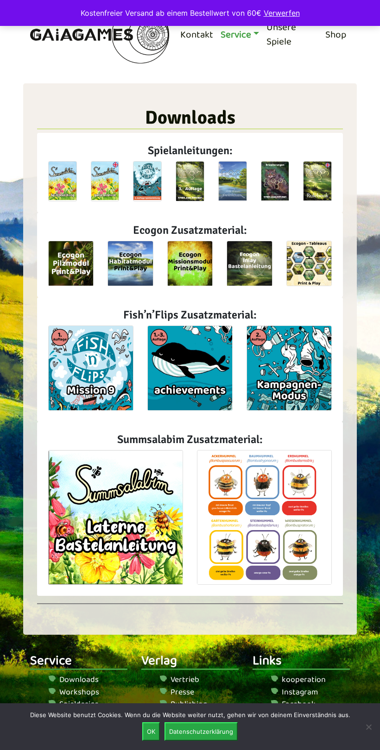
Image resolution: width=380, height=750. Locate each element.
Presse (182, 692)
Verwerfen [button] (282, 13)
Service (236, 35)
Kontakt (196, 35)
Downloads (79, 679)
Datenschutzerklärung (201, 731)
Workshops (79, 692)
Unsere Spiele (281, 35)
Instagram (300, 692)
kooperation (304, 679)
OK (151, 731)
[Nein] (368, 726)
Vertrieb (185, 679)
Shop (335, 35)
